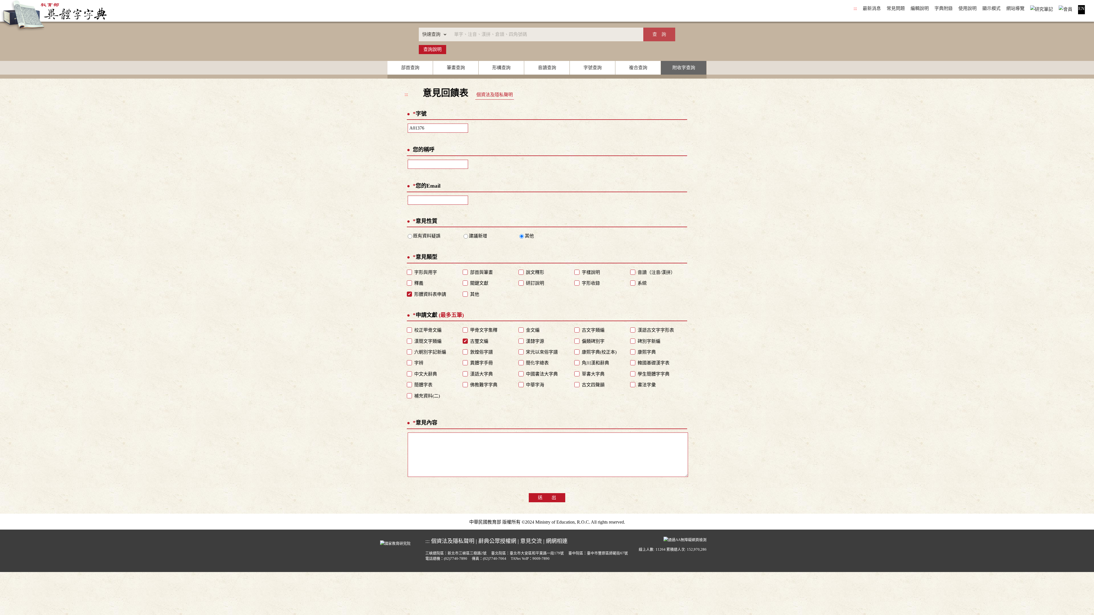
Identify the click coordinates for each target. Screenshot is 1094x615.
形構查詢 (501, 67)
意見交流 (531, 541)
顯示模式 (991, 8)
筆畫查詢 (456, 67)
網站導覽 (1015, 8)
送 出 (547, 497)
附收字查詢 (683, 67)
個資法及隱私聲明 (494, 94)
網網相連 (557, 541)
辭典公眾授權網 (497, 541)
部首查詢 (410, 67)
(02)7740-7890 (455, 559)
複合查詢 (638, 67)
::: (855, 8)
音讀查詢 (547, 67)
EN (1081, 8)
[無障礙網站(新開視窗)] (685, 539)
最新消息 (872, 8)
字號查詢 (592, 67)
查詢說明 (432, 49)
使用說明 (967, 8)
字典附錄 (943, 8)
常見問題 (896, 8)
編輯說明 (920, 8)
